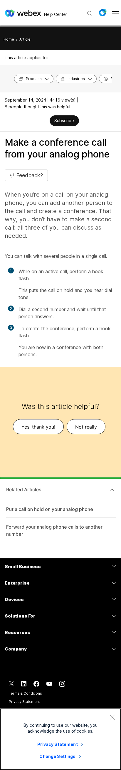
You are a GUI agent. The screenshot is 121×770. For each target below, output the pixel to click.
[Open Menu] (115, 12)
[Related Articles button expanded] (112, 490)
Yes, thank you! (38, 427)
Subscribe (64, 120)
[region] (60, 739)
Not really (86, 427)
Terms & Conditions (25, 693)
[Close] (112, 717)
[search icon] (90, 13)
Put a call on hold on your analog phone (49, 509)
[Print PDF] (44, 121)
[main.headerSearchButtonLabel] (90, 11)
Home (9, 39)
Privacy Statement (24, 701)
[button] (102, 12)
